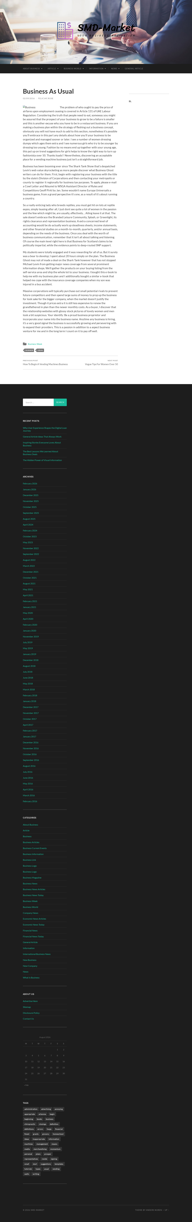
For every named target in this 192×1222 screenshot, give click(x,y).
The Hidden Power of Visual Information (42, 460)
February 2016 (30, 801)
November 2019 (31, 636)
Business (27, 836)
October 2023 (30, 536)
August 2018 (29, 666)
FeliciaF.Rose (45, 98)
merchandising (40, 1149)
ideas (26, 1139)
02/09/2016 (29, 98)
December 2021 (30, 571)
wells (26, 1174)
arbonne (42, 1114)
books (39, 1119)
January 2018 (29, 701)
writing (36, 1174)
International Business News (37, 954)
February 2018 (30, 695)
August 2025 (29, 518)
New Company (30, 965)
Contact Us (28, 1018)
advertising (46, 1109)
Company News (30, 913)
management (42, 1144)
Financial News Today (33, 936)
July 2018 (27, 671)
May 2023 (28, 542)
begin (52, 1114)
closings (42, 1124)
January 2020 (29, 630)
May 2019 (28, 648)
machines (28, 1144)
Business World (72, 68)
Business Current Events (35, 848)
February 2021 (30, 601)
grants (36, 1134)
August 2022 (29, 560)
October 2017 (30, 719)
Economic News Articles (34, 918)
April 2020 (28, 618)
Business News (30, 883)
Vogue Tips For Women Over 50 (101, 362)
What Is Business (31, 977)
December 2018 (30, 660)
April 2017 (28, 724)
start (35, 1164)
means (54, 1144)
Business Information (33, 854)
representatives (31, 1159)
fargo (49, 1129)
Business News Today (33, 895)
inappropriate (39, 1139)
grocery (45, 1134)
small (26, 1164)
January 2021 (29, 607)
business (29, 350)
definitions (29, 1129)
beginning (28, 1119)
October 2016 (30, 754)
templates (59, 1164)
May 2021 (28, 589)
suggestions (46, 1164)
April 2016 (28, 789)
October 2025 (30, 507)
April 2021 (28, 595)
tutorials (28, 1169)
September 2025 (31, 513)
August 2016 (29, 766)
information (54, 1139)
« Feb (26, 1085)
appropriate (29, 1114)
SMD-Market (37, 1210)
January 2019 (29, 654)
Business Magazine (32, 877)
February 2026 (30, 483)
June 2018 (28, 677)
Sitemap (27, 1007)
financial (59, 1129)
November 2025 (31, 501)
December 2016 (30, 742)
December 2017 (30, 707)
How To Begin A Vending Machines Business (45, 362)
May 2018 (28, 683)
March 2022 (29, 565)
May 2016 (28, 783)
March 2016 (29, 795)
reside (44, 1159)
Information (96, 68)
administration (30, 1109)
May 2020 (28, 612)
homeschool (58, 1134)
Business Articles (31, 842)
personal (28, 1154)
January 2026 (29, 489)
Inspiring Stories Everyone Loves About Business (42, 444)
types (38, 1169)
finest (26, 1134)
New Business (29, 960)
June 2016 (28, 777)
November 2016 (31, 748)
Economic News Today (33, 924)
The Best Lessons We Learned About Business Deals (40, 453)
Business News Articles (34, 889)
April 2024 (28, 524)
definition (54, 1124)
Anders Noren (154, 1210)
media (27, 1149)
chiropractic (29, 1124)
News (114, 68)
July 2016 (27, 771)
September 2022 (31, 554)
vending (56, 1169)
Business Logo (30, 865)
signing (54, 1159)
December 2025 (30, 495)
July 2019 (27, 642)
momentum (55, 1149)
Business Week (35, 344)
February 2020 (30, 624)
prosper (47, 1154)
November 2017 (31, 713)
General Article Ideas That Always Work (42, 436)
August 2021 (29, 583)
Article (52, 68)
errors (40, 1129)
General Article (134, 68)
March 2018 (29, 689)
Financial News (30, 930)
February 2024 (30, 530)
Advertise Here (30, 1001)
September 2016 (31, 760)
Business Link (29, 859)
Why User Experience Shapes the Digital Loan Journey (45, 429)
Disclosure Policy (31, 1013)
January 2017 (29, 736)
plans (38, 1154)
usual (40, 350)
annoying (59, 1109)
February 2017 (30, 730)
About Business (31, 68)
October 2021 (30, 577)
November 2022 (31, 548)
